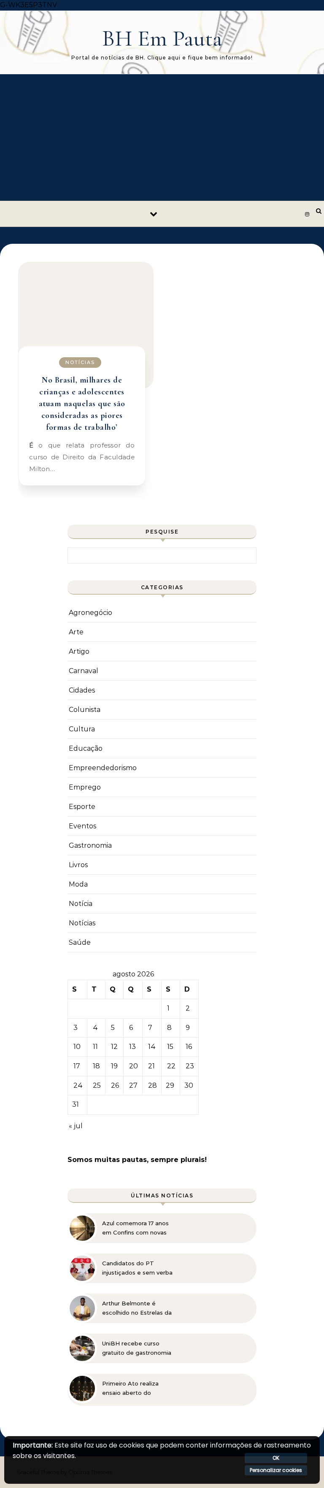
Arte (76, 632)
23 (190, 1066)
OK (276, 1457)
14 (152, 1047)
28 (152, 1085)
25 (97, 1085)
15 (170, 1047)
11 (95, 1047)
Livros (78, 865)
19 (114, 1066)
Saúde (80, 942)
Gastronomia (90, 845)
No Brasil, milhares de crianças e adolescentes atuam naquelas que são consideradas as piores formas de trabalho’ (82, 403)
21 (151, 1066)
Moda (78, 884)
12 (114, 1047)
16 (189, 1047)
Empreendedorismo (103, 768)
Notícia (80, 904)
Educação (86, 748)
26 (115, 1085)
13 (132, 1047)
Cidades (82, 690)
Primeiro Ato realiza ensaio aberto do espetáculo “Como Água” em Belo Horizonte (138, 1388)
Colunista (84, 710)
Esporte (82, 807)
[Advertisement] (162, 137)
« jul (76, 1126)
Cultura (82, 729)
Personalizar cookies (276, 1470)
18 (96, 1066)
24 (78, 1085)
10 (77, 1047)
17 (76, 1066)
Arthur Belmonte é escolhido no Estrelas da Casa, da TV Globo (137, 1308)
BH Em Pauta (162, 38)
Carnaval (83, 671)
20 (133, 1066)
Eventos (82, 826)
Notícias (80, 362)
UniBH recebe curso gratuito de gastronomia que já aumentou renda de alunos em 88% (136, 1348)
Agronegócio (90, 613)
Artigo (79, 651)
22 (171, 1066)
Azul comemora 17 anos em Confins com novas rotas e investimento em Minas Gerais (137, 1228)
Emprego (85, 787)
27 (133, 1085)
